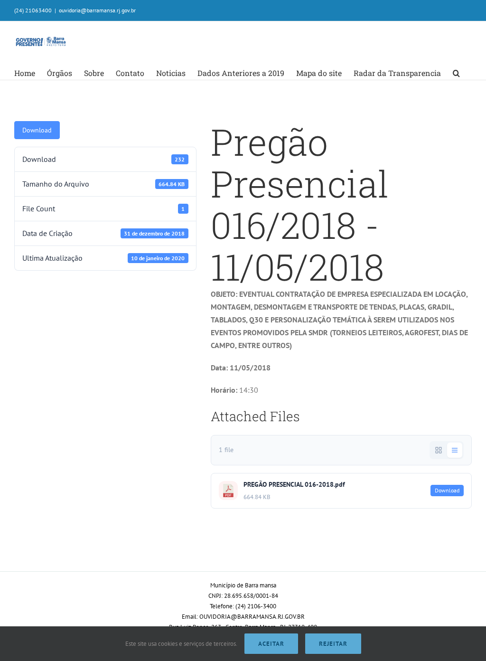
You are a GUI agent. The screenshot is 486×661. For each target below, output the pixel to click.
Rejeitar (333, 644)
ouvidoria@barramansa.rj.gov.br (97, 10)
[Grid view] (438, 450)
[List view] (454, 450)
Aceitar (271, 644)
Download (37, 130)
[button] (456, 73)
